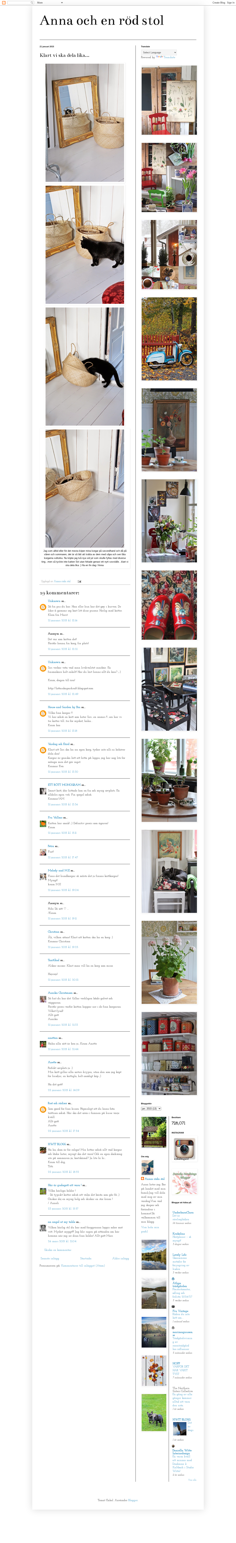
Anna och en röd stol (102, 20)
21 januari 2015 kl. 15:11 (62, 832)
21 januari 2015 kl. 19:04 (63, 890)
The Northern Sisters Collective (183, 1390)
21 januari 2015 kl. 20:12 (63, 979)
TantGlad (53, 960)
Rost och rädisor (57, 1103)
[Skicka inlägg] (79, 581)
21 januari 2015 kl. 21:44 (63, 1049)
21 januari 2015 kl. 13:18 (62, 730)
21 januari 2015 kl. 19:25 (63, 947)
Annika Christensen (60, 993)
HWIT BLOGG (57, 1144)
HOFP (176, 1363)
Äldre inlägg (120, 1258)
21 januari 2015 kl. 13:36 (63, 804)
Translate (169, 57)
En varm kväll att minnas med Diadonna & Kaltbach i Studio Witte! (183, 1464)
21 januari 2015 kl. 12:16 (62, 620)
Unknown (54, 601)
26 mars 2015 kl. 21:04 (62, 1241)
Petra (51, 846)
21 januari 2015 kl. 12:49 (63, 694)
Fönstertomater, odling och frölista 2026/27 (182, 1293)
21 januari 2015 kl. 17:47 (63, 857)
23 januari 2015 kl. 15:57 (63, 1208)
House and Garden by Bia (64, 707)
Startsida (85, 1258)
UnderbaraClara (183, 1212)
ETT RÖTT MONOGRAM (64, 784)
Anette (52, 1062)
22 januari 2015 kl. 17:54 (63, 1131)
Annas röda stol (155, 1179)
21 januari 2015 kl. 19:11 (62, 918)
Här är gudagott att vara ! (64, 1185)
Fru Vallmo (55, 817)
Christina (53, 931)
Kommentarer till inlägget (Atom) (83, 1265)
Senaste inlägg (50, 1258)
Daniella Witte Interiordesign (182, 1452)
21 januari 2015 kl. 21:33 (63, 1024)
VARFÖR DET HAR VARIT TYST (181, 1370)
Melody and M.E (59, 870)
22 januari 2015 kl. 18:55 (63, 1172)
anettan (53, 1038)
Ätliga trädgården (180, 1285)
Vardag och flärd (59, 744)
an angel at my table (61, 1222)
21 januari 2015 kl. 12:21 (62, 649)
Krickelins (179, 1233)
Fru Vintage (180, 1311)
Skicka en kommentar (57, 1250)
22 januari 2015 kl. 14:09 (63, 1090)
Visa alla (192, 1480)
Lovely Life (179, 1254)
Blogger (133, 1500)
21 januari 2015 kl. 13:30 (63, 771)
